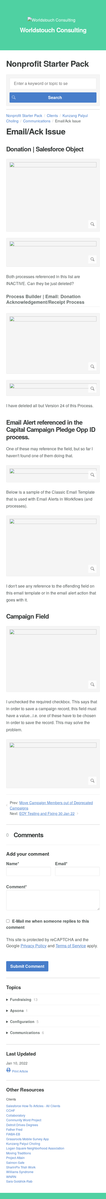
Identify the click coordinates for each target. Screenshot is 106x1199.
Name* (12, 863)
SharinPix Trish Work (21, 1167)
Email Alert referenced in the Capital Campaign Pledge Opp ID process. (50, 429)
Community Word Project (23, 1120)
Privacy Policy (34, 946)
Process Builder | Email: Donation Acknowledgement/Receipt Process (45, 299)
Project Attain (15, 1157)
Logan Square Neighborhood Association (35, 1148)
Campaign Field (27, 616)
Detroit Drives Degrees (22, 1125)
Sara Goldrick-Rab (19, 1181)
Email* (61, 863)
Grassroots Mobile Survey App (27, 1139)
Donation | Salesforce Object (44, 149)
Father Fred (14, 1129)
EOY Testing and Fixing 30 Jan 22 (47, 813)
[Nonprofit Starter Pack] (51, 20)
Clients (52, 115)
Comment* (16, 887)
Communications (36, 120)
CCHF (10, 1110)
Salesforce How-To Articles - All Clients (33, 1106)
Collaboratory (15, 1115)
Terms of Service (71, 946)
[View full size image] (53, 195)
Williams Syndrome (19, 1171)
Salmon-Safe (15, 1162)
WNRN (11, 1176)
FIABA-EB (13, 1134)
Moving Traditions (18, 1153)
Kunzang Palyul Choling (23, 1143)
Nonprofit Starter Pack (24, 115)
